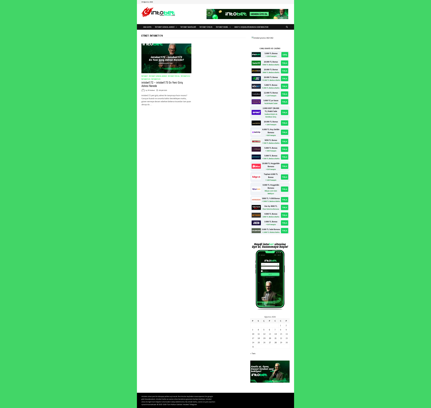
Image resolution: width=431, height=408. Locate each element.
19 (264, 338)
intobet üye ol (174, 76)
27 (270, 342)
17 (253, 338)
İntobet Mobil (222, 27)
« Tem (252, 353)
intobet (144, 76)
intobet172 (185, 76)
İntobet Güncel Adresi (165, 27)
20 (270, 338)
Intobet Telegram (190, 404)
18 (259, 338)
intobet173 (145, 79)
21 (276, 338)
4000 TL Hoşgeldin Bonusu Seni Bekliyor (251, 27)
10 (253, 334)
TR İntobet (151, 90)
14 (276, 334)
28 (276, 342)
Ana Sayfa (147, 27)
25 (259, 342)
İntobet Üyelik (206, 27)
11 (259, 334)
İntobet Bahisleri (188, 27)
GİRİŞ (285, 54)
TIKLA (284, 63)
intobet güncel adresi (158, 76)
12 (264, 334)
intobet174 (155, 79)
